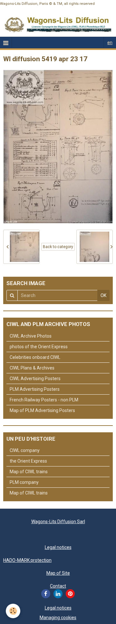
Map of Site (58, 573)
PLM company (24, 482)
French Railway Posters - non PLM (44, 399)
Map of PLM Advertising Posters (42, 410)
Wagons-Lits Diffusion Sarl (58, 521)
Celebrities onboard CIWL (35, 357)
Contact (58, 586)
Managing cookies (58, 617)
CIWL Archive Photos (31, 336)
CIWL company (25, 450)
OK (103, 295)
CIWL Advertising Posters (35, 378)
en (109, 42)
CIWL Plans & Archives (32, 367)
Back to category (58, 247)
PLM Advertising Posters (35, 389)
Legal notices (58, 547)
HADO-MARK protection (27, 560)
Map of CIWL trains (29, 471)
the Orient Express (28, 461)
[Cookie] (13, 611)
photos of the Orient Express (39, 346)
